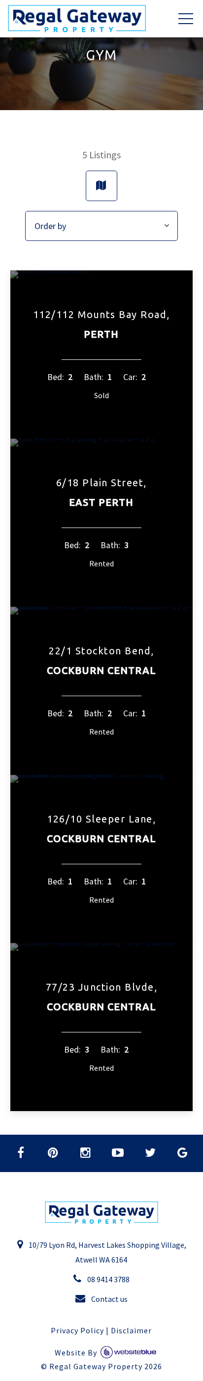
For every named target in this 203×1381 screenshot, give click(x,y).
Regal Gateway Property (105, 1366)
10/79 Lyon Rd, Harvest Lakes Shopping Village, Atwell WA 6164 (106, 1252)
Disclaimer (131, 1330)
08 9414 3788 (108, 1279)
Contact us (109, 1299)
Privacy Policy (77, 1330)
